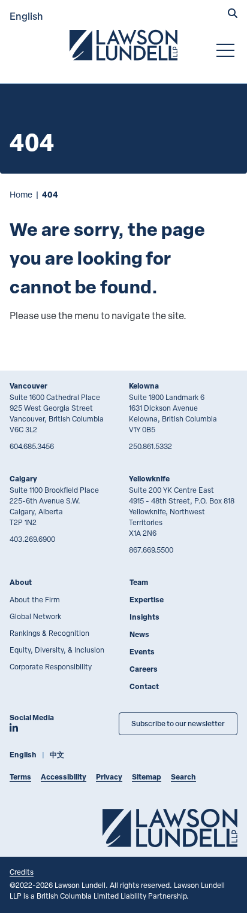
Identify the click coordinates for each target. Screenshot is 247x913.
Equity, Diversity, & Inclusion (57, 649)
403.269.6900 (32, 539)
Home (21, 194)
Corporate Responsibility (51, 666)
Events (142, 652)
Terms (20, 777)
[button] (232, 14)
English (26, 16)
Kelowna (144, 386)
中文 (57, 755)
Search (183, 777)
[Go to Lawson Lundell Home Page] (123, 44)
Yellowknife (149, 479)
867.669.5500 (151, 549)
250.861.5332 (150, 446)
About (21, 582)
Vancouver (28, 386)
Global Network (35, 616)
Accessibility (63, 777)
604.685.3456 (32, 446)
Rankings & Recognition (49, 633)
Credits (22, 871)
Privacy (109, 777)
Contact (144, 686)
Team (138, 582)
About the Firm (35, 599)
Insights (144, 617)
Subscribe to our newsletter (178, 723)
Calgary (23, 479)
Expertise (146, 599)
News (139, 634)
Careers (143, 669)
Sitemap (146, 777)
